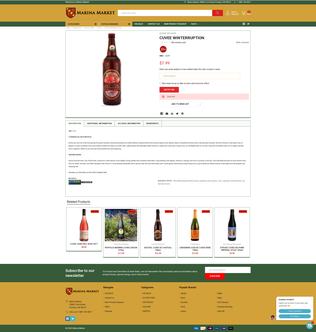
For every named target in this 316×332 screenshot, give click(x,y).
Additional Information (99, 123)
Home (67, 28)
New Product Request (175, 24)
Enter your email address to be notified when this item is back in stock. (189, 69)
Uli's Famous (222, 302)
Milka (219, 293)
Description (75, 123)
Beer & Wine (89, 28)
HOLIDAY (147, 307)
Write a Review (242, 42)
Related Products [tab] (78, 202)
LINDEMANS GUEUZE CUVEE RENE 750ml (195, 248)
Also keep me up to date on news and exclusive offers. (186, 83)
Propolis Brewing (224, 307)
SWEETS (146, 311)
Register (235, 14)
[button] (309, 325)
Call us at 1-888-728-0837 (80, 312)
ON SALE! (139, 24)
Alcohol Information (129, 123)
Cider (99, 28)
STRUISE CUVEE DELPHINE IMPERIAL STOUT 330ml (232, 248)
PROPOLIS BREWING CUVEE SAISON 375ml (121, 248)
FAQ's (194, 24)
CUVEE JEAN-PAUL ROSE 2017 (84, 244)
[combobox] (170, 13)
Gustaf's (184, 302)
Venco (183, 311)
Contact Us (154, 24)
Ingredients (152, 123)
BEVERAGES (77, 28)
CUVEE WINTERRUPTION (112, 28)
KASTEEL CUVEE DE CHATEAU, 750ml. (158, 248)
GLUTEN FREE (149, 298)
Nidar (219, 298)
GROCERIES (148, 302)
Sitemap (108, 311)
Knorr (183, 298)
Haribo (183, 293)
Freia (183, 307)
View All (220, 311)
